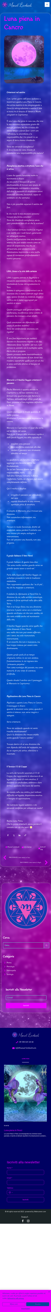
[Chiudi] (48, 1293)
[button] (25, 1216)
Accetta (37, 1304)
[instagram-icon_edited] (28, 1221)
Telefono (10, 1188)
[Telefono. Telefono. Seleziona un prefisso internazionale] (10, 1192)
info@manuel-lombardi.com (25, 1048)
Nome (9, 1168)
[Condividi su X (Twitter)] (14, 835)
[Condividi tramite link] (25, 835)
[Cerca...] (46, 945)
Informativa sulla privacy (15, 1298)
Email (9, 1178)
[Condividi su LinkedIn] (19, 835)
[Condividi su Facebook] (8, 835)
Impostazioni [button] (25, 1309)
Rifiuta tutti (14, 1304)
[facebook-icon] (22, 1221)
